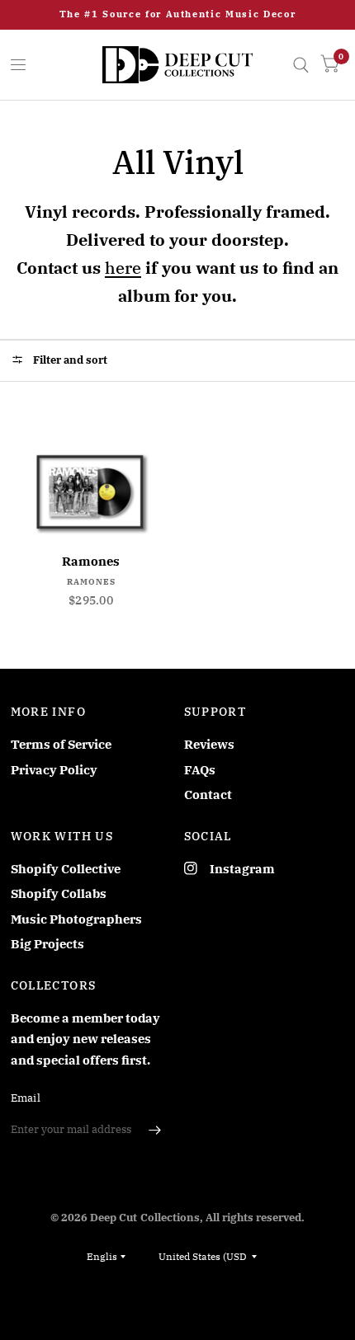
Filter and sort (69, 360)
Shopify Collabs (58, 893)
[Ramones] (91, 491)
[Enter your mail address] (155, 1129)
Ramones (91, 561)
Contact (208, 794)
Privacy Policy (54, 770)
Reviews (209, 744)
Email (25, 1098)
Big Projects (47, 944)
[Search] (301, 65)
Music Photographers (76, 919)
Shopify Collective (66, 869)
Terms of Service (61, 744)
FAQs (199, 770)
